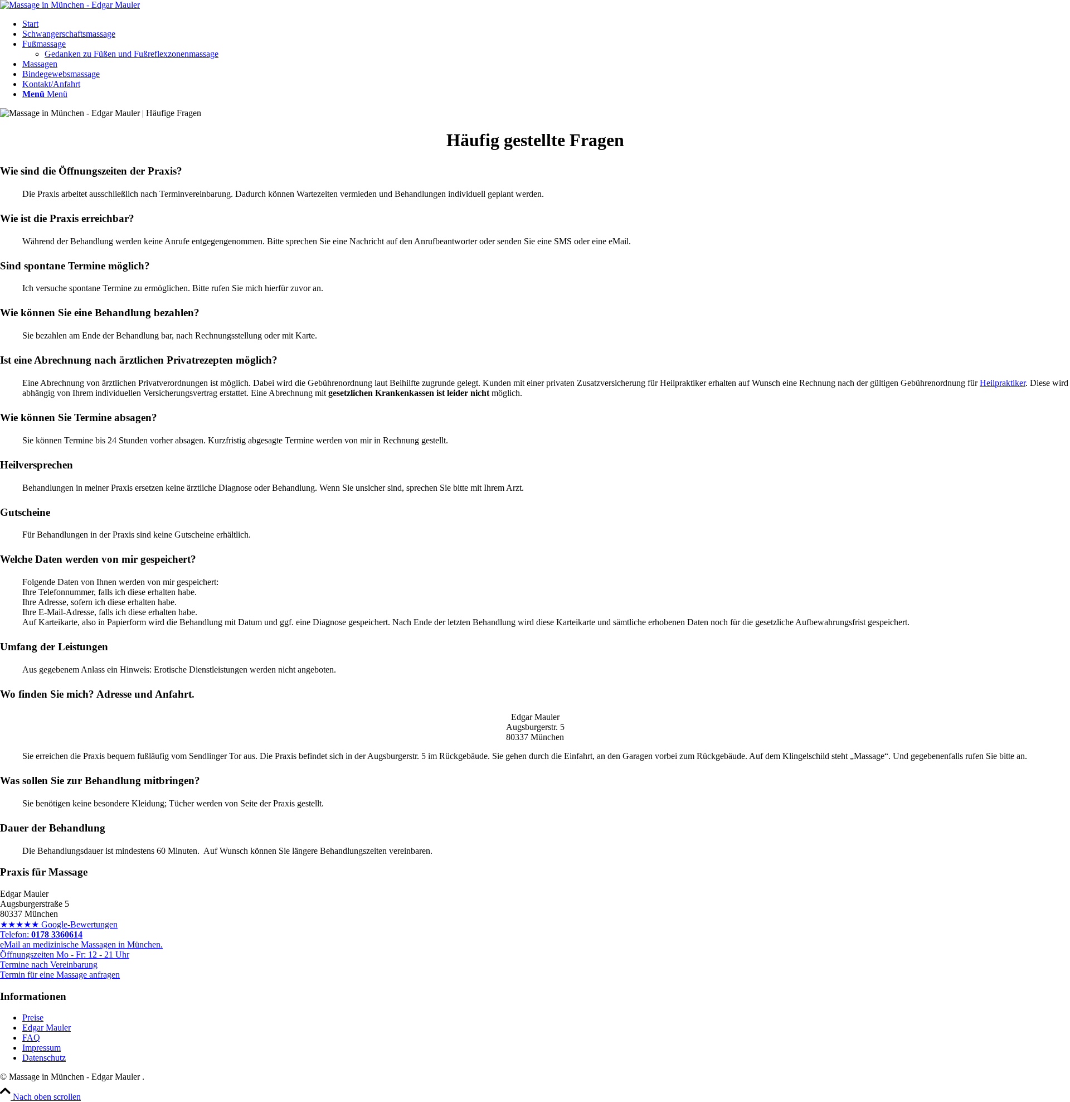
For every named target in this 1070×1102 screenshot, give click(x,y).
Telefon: (41, 934)
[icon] (70, 4)
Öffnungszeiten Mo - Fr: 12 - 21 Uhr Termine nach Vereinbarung (64, 959)
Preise (32, 1017)
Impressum (41, 1047)
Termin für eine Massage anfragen (60, 974)
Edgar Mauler (46, 1027)
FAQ (31, 1037)
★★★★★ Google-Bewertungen (59, 924)
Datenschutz (44, 1057)
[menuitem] (546, 24)
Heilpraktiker (1002, 383)
